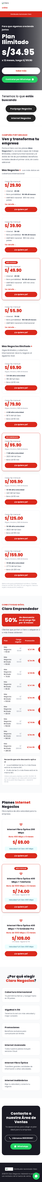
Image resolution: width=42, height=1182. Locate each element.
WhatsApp (22, 1146)
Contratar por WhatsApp (18, 79)
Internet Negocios (21, 118)
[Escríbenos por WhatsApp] (36, 1176)
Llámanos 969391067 (22, 1138)
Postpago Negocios (21, 108)
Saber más (21, 70)
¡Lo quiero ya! (21, 209)
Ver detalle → (10, 204)
